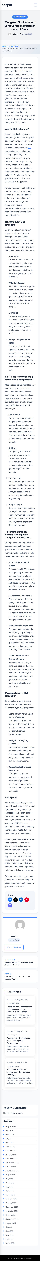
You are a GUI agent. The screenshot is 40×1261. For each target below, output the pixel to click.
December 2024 (12, 1207)
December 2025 (12, 1159)
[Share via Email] (10, 905)
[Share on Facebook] (10, 899)
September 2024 (12, 1219)
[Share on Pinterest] (26, 899)
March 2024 (10, 1243)
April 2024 (10, 1239)
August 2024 (11, 1223)
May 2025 (9, 1187)
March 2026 (10, 1147)
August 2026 (11, 1127)
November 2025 (12, 1163)
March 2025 (10, 1195)
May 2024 (9, 1235)
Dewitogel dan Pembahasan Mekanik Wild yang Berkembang (18, 1040)
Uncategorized (20, 17)
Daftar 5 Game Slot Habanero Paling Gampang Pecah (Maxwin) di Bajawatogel (19, 1009)
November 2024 (12, 1211)
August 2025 (11, 1175)
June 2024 (10, 1231)
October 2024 (11, 1215)
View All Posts (12, 947)
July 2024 (9, 1227)
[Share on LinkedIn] (21, 899)
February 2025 (11, 1199)
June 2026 (10, 1135)
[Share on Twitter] (15, 899)
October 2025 (11, 1167)
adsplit (7, 5)
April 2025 (10, 1191)
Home (4, 46)
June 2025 (10, 1183)
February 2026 (11, 1151)
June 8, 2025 (27, 34)
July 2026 (9, 1131)
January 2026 (11, 1155)
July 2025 (9, 1179)
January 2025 (11, 1203)
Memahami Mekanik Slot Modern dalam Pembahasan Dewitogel (18, 1072)
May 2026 (9, 1139)
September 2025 (12, 1171)
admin (15, 34)
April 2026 (10, 1143)
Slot (29, 148)
